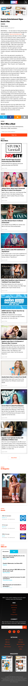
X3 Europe (5, 525)
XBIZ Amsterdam (6, 516)
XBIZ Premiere (7, 646)
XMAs (20, 649)
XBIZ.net (4, 547)
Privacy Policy (14, 614)
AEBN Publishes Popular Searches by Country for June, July (13, 312)
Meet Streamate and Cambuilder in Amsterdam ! (12, 585)
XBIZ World (7, 644)
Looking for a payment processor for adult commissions (14, 577)
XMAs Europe (5, 534)
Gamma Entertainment (16, 34)
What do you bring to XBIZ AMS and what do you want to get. (14, 570)
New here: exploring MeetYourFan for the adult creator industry (14, 556)
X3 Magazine (5, 469)
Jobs (14, 551)
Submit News (14, 605)
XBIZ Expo (20, 646)
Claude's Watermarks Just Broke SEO (12, 563)
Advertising (14, 607)
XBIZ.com (7, 639)
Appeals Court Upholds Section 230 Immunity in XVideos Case (12, 439)
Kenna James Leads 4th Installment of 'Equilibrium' (13, 251)
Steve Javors (4, 26)
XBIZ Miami (20, 642)
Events (3, 510)
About (14, 612)
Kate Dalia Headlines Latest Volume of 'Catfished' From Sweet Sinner (13, 281)
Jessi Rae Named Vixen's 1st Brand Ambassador (12, 222)
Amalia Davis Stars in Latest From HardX (14, 377)
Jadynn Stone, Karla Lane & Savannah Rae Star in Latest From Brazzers (13, 189)
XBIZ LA (21, 639)
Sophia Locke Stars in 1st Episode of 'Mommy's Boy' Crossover (12, 342)
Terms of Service (13, 681)
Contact (14, 610)
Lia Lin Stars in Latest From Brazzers (13, 406)
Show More (14, 457)
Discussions (6, 551)
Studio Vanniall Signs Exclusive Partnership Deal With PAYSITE (11, 160)
